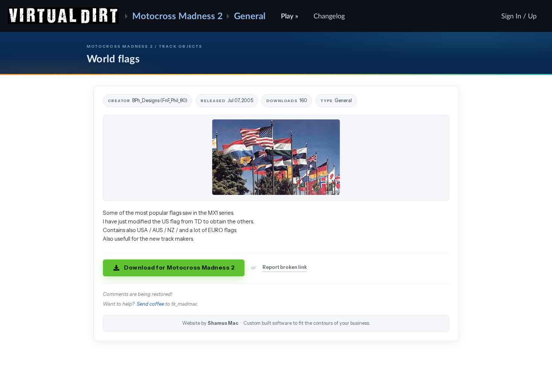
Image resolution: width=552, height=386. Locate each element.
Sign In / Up (519, 16)
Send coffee (150, 304)
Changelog (329, 16)
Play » (289, 16)
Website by (276, 323)
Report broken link (284, 267)
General (249, 15)
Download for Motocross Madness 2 (179, 267)
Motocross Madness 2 (177, 15)
